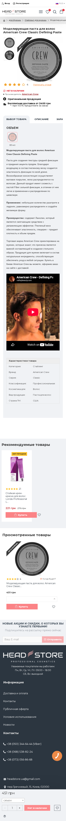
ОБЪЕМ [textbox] (7, 800)
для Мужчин (15, 20)
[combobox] (13, 800)
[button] (20, 60)
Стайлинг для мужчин (35, 20)
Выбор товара (16, 119)
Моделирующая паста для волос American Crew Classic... (31, 585)
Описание (41, 119)
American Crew (30, 94)
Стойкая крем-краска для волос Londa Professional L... (16, 497)
